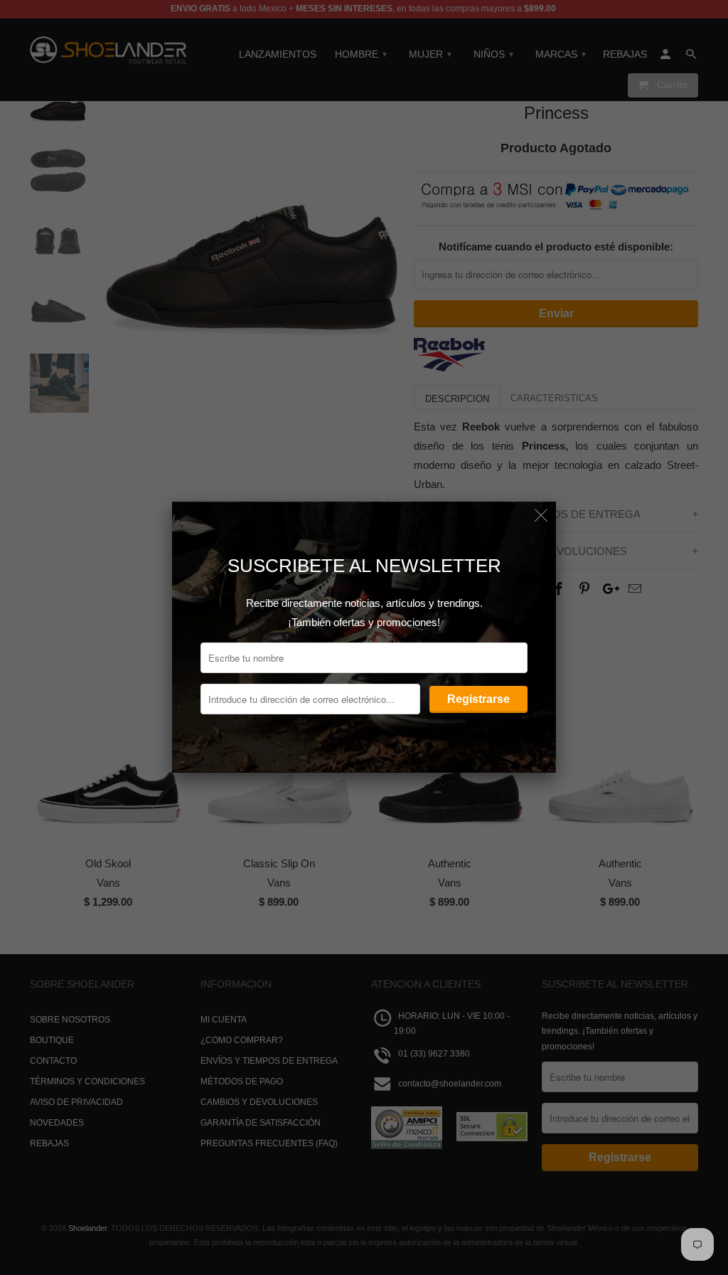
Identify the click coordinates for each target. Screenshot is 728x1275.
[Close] (541, 516)
